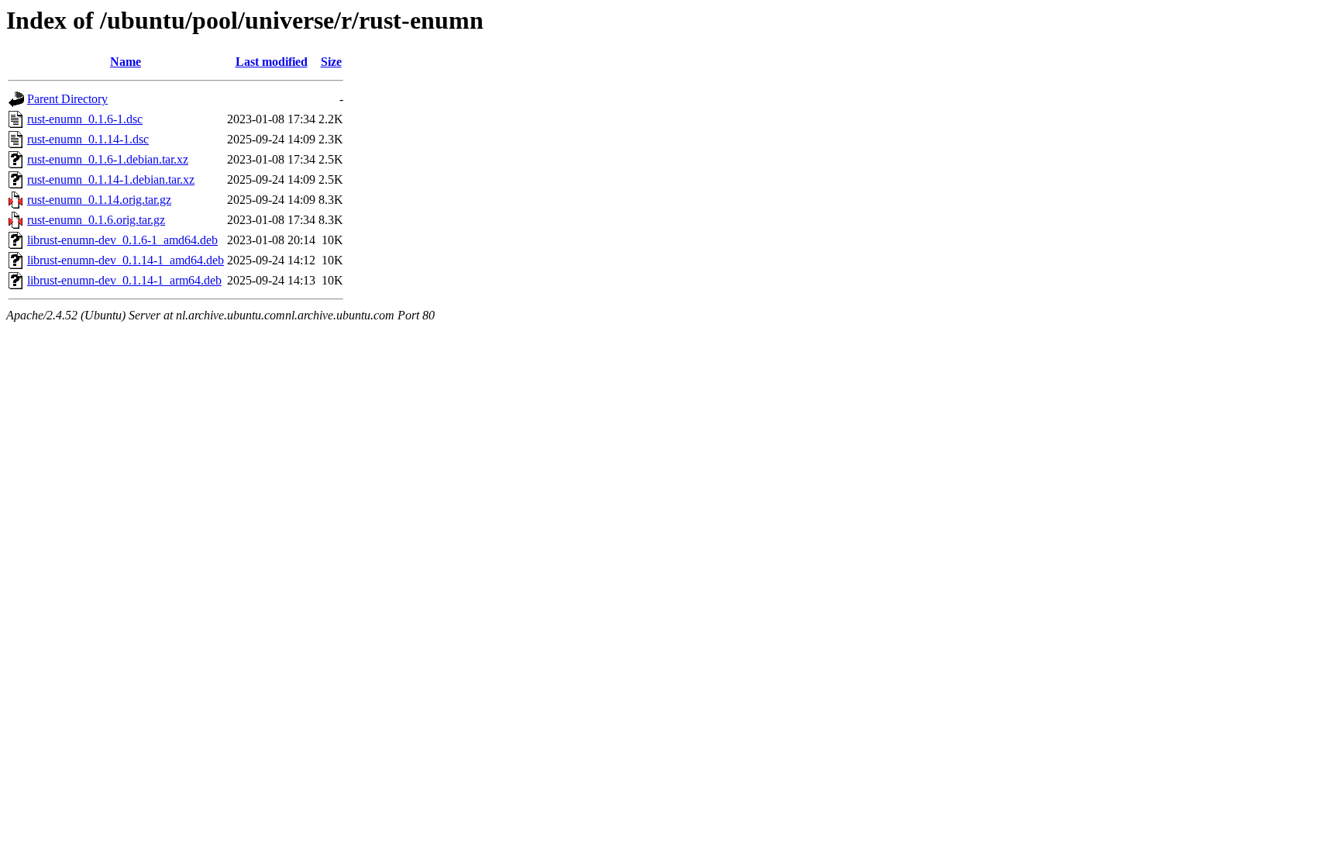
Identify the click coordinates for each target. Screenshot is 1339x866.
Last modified (272, 61)
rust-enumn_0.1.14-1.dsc (88, 139)
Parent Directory (67, 98)
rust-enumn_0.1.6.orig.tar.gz (96, 219)
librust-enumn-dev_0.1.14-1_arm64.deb (124, 280)
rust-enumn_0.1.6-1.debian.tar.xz (107, 159)
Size (331, 61)
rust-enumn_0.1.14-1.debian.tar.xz (110, 179)
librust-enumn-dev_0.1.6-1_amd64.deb (122, 240)
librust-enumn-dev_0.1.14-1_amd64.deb (125, 260)
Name (125, 61)
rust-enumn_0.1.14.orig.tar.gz (99, 199)
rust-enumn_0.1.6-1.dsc (85, 119)
